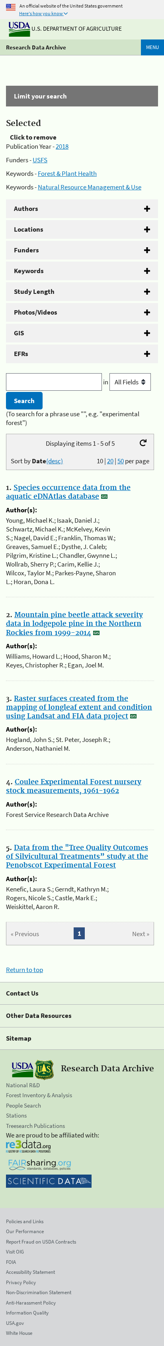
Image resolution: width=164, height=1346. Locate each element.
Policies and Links (24, 1221)
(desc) (54, 461)
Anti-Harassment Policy (31, 1302)
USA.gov (15, 1323)
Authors (26, 208)
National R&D (23, 1085)
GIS (19, 333)
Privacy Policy (21, 1282)
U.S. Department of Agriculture (76, 28)
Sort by (37, 461)
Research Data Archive (36, 47)
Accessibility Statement (30, 1272)
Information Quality (27, 1312)
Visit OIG (15, 1251)
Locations (28, 229)
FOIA (11, 1262)
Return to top (24, 969)
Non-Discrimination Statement (38, 1292)
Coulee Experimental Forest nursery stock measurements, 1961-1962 (73, 786)
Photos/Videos (35, 312)
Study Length (34, 291)
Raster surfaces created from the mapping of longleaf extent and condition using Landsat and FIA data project (79, 708)
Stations (16, 1115)
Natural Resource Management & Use (89, 187)
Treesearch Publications (35, 1126)
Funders (26, 250)
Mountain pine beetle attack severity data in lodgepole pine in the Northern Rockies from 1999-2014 (74, 624)
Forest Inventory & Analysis (39, 1095)
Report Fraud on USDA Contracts (41, 1241)
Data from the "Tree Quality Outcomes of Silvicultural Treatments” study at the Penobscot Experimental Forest (77, 857)
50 (120, 461)
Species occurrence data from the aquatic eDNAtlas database (68, 492)
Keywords (29, 270)
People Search (23, 1105)
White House (19, 1333)
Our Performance (25, 1231)
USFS (40, 159)
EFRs (21, 353)
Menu (152, 47)
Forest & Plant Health (67, 173)
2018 (62, 146)
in (106, 382)
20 (110, 461)
